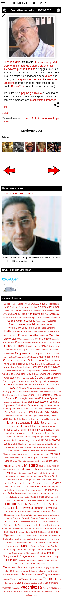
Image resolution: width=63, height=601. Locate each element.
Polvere (32, 504)
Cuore (38, 377)
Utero (55, 582)
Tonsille (38, 574)
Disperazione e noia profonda (40, 388)
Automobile (29, 324)
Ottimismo (37, 483)
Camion (37, 338)
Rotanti (24, 515)
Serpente (36, 531)
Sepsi (14, 531)
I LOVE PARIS (12, 62)
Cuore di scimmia (26, 381)
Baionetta (42, 328)
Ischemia (39, 433)
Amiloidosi (8, 310)
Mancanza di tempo (27, 454)
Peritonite (13, 493)
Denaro (19, 385)
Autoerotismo (16, 324)
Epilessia (8, 402)
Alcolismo (24, 307)
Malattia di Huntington (46, 451)
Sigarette (44, 535)
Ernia (24, 402)
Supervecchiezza (15, 567)
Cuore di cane (51, 377)
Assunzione (41, 321)
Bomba (55, 331)
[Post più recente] (9, 176)
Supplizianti (55, 567)
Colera (18, 357)
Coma (34, 363)
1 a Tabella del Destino (14, 304)
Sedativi (15, 528)
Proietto (16, 508)
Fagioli (43, 405)
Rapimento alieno (37, 511)
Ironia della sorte (25, 433)
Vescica (53, 587)
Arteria (12, 317)
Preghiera (53, 504)
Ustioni (48, 582)
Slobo (55, 542)
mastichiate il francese (43, 99)
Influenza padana (48, 426)
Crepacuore (10, 377)
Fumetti (31, 412)
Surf (7, 571)
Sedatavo (6, 528)
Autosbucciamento (45, 324)
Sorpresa (35, 546)
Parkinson (49, 489)
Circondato (10, 349)
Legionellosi (43, 436)
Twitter (8, 583)
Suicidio (11, 560)
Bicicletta (22, 331)
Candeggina (9, 342)
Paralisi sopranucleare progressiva (26, 490)
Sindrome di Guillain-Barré (27, 539)
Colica (25, 357)
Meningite (33, 457)
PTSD (7, 486)
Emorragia (21, 398)
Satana (34, 518)
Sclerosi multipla (32, 525)
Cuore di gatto (10, 381)
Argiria (5, 317)
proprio (8, 65)
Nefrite (42, 473)
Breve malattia (28, 335)
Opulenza (46, 480)
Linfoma (19, 440)
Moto (10, 472)
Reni (54, 511)
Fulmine (22, 412)
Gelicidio (54, 412)
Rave (48, 511)
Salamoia (54, 515)
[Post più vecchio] (54, 176)
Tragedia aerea (51, 574)
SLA (30, 514)
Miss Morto (53, 460)
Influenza (35, 426)
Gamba (40, 412)
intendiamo (10, 69)
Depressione (52, 384)
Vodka (13, 591)
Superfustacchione (25, 563)
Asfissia (11, 320)
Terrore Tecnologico (12, 574)
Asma (19, 320)
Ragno (21, 511)
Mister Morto (17, 466)
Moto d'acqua (19, 473)
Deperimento (38, 384)
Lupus (7, 443)
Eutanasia (33, 405)
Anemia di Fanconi (30, 310)
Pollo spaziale (50, 500)
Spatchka (8, 549)
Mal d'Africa (11, 447)
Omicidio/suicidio (14, 480)
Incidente (37, 422)
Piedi (56, 497)
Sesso (44, 532)
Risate (18, 515)
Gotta (19, 419)
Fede (25, 409)
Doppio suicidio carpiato (27, 391)
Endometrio (33, 398)
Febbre (19, 409)
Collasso (32, 357)
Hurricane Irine (53, 419)
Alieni (32, 307)
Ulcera (20, 582)
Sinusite (41, 542)
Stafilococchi (32, 553)
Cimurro (55, 346)
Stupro (57, 556)
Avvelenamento (16, 327)
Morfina (49, 469)
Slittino (49, 542)
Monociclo (16, 469)
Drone (31, 394)
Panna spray (52, 486)
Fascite (56, 405)
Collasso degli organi (48, 356)
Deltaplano (55, 381)
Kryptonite (10, 436)
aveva (41, 62)
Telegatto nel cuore (38, 571)
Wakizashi (28, 591)
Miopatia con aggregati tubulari (32, 461)
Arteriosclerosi (23, 317)
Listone (35, 440)
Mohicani (7, 469)
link (5, 106)
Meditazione (10, 457)
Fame (49, 405)
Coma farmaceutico (49, 363)
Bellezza (10, 331)
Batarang (51, 328)
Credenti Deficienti (51, 374)
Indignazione (12, 426)
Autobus (51, 320)
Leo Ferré (38, 79)
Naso (29, 473)
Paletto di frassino (20, 486)
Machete (22, 444)
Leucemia (8, 440)
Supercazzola (50, 560)
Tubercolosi (37, 579)
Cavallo (29, 346)
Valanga (6, 587)
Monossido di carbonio (33, 469)
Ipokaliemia (11, 433)
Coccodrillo (9, 353)
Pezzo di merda (37, 496)
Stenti (40, 553)
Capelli (33, 342)
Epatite (53, 398)
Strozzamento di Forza (43, 556)
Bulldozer (43, 335)
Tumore (50, 578)
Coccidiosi (53, 349)
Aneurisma (20, 313)
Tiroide (31, 574)
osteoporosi (31, 595)
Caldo (14, 338)
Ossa (29, 483)
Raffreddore (11, 511)
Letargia (53, 436)
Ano (46, 314)
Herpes (42, 419)
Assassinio (29, 320)
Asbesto (46, 317)
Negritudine (50, 473)
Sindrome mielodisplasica (25, 542)
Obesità (47, 476)
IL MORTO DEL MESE (31, 3)
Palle (32, 486)
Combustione (9, 367)
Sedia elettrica (26, 528)
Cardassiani (54, 342)
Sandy (9, 518)
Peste (26, 497)
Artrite (39, 317)
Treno (13, 579)
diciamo (34, 65)
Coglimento (23, 353)
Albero (15, 307)
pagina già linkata (31, 93)
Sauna (54, 518)
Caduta (54, 335)
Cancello (55, 339)
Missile (7, 465)
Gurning (34, 419)
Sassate (26, 518)
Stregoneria (26, 556)
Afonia (7, 307)
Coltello (26, 363)
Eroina (31, 401)
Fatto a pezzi (9, 409)
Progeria (7, 508)
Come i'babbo (23, 367)
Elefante (46, 394)
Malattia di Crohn (27, 451)
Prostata (28, 507)
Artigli (32, 317)
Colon (48, 360)
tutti (14, 65)
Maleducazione (10, 454)
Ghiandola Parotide (13, 415)
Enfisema (44, 398)
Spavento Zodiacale (22, 549)
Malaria (21, 447)
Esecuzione (42, 401)
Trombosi (26, 579)
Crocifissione (23, 378)
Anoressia (54, 314)
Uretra (41, 583)
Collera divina (36, 360)
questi (48, 75)
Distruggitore (8, 391)
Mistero (25, 118)
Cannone (25, 342)
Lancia (27, 436)
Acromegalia (53, 304)
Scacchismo (12, 521)
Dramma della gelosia (17, 395)
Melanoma (21, 457)
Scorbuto (54, 525)
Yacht (36, 591)
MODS (14, 443)
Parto (57, 490)
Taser (17, 571)
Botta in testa (11, 335)
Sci (56, 522)
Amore (17, 310)
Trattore (6, 579)
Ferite (40, 409)
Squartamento (18, 553)
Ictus (10, 422)
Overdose (55, 483)
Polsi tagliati (22, 504)
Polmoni (11, 504)
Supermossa (43, 564)
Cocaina (44, 349)
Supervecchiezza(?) (38, 567)
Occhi (55, 476)
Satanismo (44, 518)
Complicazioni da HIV (15, 370)
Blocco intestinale (35, 331)
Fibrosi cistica (49, 409)
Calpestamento (25, 339)
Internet (23, 430)
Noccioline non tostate (32, 476)
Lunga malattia (49, 440)
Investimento (44, 429)
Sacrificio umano (41, 515)
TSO (12, 571)
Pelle (4, 493)
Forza (7, 412)
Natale (35, 473)
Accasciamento (39, 303)
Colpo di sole (16, 364)
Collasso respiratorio (15, 360)
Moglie (55, 465)
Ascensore (56, 317)
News (19, 476)
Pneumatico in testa (34, 500)
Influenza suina (11, 429)
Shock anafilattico (18, 535)
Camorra (46, 338)
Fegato (32, 408)
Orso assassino (19, 483)
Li (36, 62)
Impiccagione (22, 422)
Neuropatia (10, 476)
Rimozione (9, 515)
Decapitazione (42, 381)
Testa (24, 574)
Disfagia (22, 388)
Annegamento (36, 313)
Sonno (25, 546)
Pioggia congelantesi (15, 500)
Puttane (56, 508)
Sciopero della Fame (13, 525)
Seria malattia (24, 532)
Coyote (37, 374)
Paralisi (6, 490)
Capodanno (42, 342)
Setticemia (53, 531)
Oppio (39, 480)
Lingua (28, 440)
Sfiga (6, 535)
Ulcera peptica (30, 583)
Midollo (8, 460)
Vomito (20, 591)
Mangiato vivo (42, 454)
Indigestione (50, 423)
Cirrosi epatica (22, 349)
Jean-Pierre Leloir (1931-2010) (31, 10)
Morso (57, 469)
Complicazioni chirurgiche (45, 367)
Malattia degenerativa (35, 447)
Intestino (32, 429)
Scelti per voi (37, 521)
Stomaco (49, 552)
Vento (45, 588)
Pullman (48, 508)
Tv (59, 579)
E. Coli (38, 395)
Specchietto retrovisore (42, 549)
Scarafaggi (25, 522)
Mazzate (55, 453)
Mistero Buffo (45, 466)
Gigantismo (52, 415)
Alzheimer (53, 307)
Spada (54, 546)
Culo (32, 378)
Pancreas (40, 486)
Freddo (13, 412)
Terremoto (52, 571)
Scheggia (50, 522)
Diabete (13, 388)
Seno (46, 528)
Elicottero (56, 394)
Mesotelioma (52, 457)
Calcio (7, 338)
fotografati (51, 62)
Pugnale (38, 507)
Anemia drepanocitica (49, 310)
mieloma (55, 591)
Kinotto (54, 433)
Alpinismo (41, 307)
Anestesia (8, 314)
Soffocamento (13, 546)
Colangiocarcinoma (42, 353)
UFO (14, 583)
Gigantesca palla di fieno (34, 415)
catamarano (45, 591)
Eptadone (17, 402)
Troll (19, 579)
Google (12, 419)
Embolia (10, 398)
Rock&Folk (17, 86)
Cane (18, 342)
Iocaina (56, 430)
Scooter (46, 525)
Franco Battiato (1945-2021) (19, 193)
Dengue (27, 385)
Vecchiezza (31, 587)
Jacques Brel (23, 79)
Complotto (7, 374)
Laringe (34, 436)
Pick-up (49, 497)
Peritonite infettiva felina (29, 493)
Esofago (54, 401)
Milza (15, 461)
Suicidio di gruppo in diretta (31, 560)
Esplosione (9, 405)
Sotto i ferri (45, 546)
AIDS (28, 303)
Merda (42, 457)
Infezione (24, 426)
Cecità (37, 346)
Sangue (17, 518)
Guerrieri (26, 419)
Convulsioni (20, 374)
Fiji (58, 408)
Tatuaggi (24, 571)
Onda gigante (29, 480)
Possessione (42, 504)
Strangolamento (11, 556)
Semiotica (37, 528)
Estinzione (21, 405)
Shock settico (33, 535)
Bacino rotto (30, 327)
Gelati (47, 412)
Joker (47, 433)
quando (24, 65)
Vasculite (16, 588)
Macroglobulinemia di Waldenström (43, 444)
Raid (26, 511)
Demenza (9, 384)
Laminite (19, 436)
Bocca (47, 331)
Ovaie (46, 483)
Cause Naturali (14, 346)
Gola (5, 418)
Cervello (46, 346)
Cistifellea (35, 349)
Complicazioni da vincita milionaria (42, 370)
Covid (30, 373)
